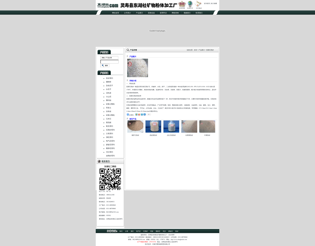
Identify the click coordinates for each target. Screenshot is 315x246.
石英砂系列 (110, 130)
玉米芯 (108, 119)
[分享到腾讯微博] (141, 114)
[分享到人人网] (144, 114)
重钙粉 (108, 100)
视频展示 (187, 13)
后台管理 (171, 235)
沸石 (132, 231)
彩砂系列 (109, 78)
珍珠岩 (108, 111)
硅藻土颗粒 (110, 104)
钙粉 (151, 231)
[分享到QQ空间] (136, 114)
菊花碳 (108, 122)
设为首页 (207, 3)
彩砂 (176, 231)
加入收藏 (214, 3)
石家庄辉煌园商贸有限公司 (161, 244)
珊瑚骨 (108, 82)
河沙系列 (109, 152)
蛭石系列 (109, 126)
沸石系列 (109, 137)
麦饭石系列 (110, 145)
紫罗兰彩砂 (135, 135)
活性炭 (108, 93)
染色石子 (109, 86)
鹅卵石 (158, 231)
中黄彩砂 (207, 135)
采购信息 (151, 13)
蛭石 (121, 231)
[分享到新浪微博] (139, 114)
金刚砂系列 (110, 156)
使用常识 (163, 13)
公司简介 (127, 13)
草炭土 (108, 108)
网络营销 (175, 13)
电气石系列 (110, 141)
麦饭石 (170, 231)
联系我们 (199, 13)
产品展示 (139, 13)
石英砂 (145, 231)
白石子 (108, 89)
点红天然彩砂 (171, 135)
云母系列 (109, 134)
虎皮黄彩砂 (153, 135)
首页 (195, 50)
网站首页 (115, 13)
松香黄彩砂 (189, 135)
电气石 (138, 231)
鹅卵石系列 (110, 148)
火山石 (108, 97)
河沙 (164, 231)
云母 (126, 231)
